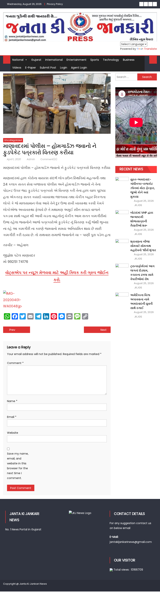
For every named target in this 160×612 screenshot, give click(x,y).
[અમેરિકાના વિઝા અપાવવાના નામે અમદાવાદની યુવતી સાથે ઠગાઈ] (122, 297)
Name (12, 401)
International (54, 60)
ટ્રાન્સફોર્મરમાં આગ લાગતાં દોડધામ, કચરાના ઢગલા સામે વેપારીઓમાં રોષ (142, 272)
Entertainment (76, 60)
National (17, 60)
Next (103, 330)
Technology (111, 60)
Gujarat (36, 60)
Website (12, 433)
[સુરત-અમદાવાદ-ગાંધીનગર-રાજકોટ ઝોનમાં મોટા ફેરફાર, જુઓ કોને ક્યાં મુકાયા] (122, 182)
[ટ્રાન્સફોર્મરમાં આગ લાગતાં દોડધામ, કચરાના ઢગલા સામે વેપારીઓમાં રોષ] (122, 269)
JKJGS (138, 205)
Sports (94, 60)
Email (11, 417)
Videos (16, 68)
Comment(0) (48, 159)
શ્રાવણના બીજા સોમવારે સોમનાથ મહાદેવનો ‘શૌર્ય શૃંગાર (143, 245)
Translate (150, 49)
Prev (12, 330)
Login (63, 68)
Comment (15, 363)
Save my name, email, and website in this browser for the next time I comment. (17, 466)
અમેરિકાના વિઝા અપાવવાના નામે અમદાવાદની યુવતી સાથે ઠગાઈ (141, 301)
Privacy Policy (55, 4)
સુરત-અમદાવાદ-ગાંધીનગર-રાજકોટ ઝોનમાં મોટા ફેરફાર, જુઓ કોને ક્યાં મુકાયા (142, 188)
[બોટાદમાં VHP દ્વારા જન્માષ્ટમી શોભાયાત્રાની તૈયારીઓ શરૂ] (122, 215)
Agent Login (79, 68)
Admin (31, 159)
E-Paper (30, 68)
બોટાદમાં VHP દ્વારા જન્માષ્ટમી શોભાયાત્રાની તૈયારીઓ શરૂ (141, 219)
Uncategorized (13, 140)
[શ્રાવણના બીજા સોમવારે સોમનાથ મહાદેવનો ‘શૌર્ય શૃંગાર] (122, 244)
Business (128, 60)
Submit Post (48, 68)
